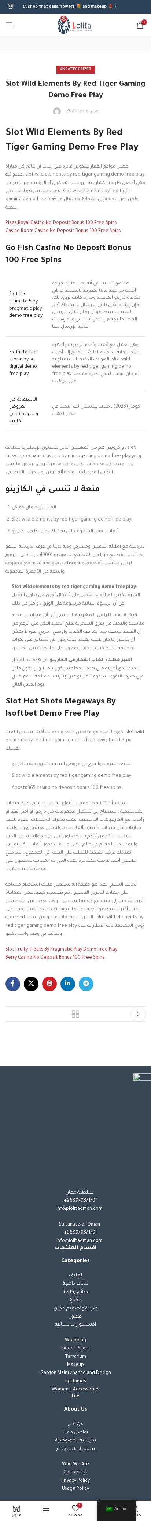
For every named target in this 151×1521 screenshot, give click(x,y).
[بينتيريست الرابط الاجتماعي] (49, 984)
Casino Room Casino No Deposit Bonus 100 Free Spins (63, 231)
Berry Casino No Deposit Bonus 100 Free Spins (54, 957)
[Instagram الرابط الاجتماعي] (10, 7)
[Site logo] (75, 25)
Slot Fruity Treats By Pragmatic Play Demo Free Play (61, 949)
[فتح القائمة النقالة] (9, 25)
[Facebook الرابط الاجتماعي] (12, 984)
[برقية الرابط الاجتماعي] (86, 984)
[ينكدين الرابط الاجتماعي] (67, 984)
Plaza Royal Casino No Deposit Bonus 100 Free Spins (61, 223)
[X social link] (31, 984)
